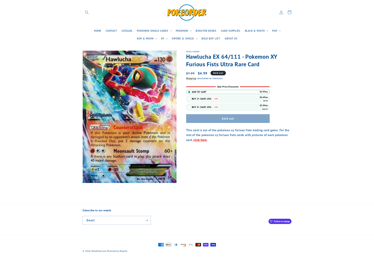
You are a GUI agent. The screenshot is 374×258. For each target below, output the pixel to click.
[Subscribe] (146, 220)
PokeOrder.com (99, 251)
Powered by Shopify (117, 251)
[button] (87, 12)
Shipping (191, 78)
